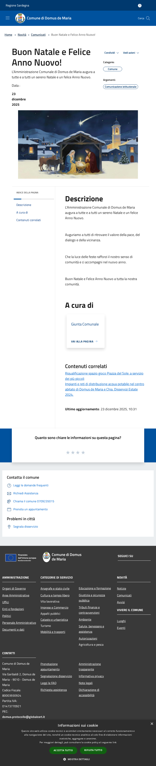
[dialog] (78, 743)
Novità (22, 34)
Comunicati (38, 34)
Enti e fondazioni (13, 609)
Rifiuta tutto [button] (93, 750)
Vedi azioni (129, 53)
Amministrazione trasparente (90, 667)
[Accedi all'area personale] (140, 5)
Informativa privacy (91, 676)
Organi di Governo (14, 588)
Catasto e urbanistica (54, 619)
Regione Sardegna (17, 5)
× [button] (151, 723)
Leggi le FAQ (49, 683)
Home (8, 34)
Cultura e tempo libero (55, 595)
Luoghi (121, 621)
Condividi (109, 53)
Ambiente (85, 619)
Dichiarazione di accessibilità (89, 692)
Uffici (5, 602)
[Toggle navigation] (7, 18)
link (114, 742)
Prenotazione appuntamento (50, 667)
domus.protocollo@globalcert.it (23, 716)
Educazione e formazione (95, 588)
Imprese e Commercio (54, 607)
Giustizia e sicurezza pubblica (92, 598)
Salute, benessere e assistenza (91, 629)
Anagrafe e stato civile (55, 588)
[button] (78, 759)
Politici (6, 616)
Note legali (86, 683)
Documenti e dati (13, 629)
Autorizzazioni (88, 638)
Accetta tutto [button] (63, 750)
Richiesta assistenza (54, 689)
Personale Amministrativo (19, 622)
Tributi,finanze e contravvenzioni (89, 610)
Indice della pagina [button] (27, 192)
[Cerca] (148, 18)
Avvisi (121, 602)
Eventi (121, 628)
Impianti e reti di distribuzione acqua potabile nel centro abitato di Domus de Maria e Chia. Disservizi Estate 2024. (104, 389)
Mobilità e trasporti (53, 631)
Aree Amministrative (15, 595)
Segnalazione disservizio (56, 676)
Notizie (121, 588)
